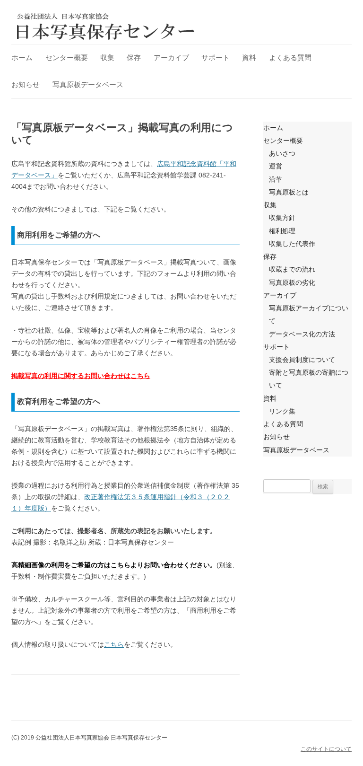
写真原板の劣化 (292, 282)
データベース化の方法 (302, 334)
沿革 (275, 179)
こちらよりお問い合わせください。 (163, 565)
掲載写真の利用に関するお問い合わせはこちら (80, 375)
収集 (107, 57)
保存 (134, 57)
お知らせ (25, 84)
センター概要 (66, 57)
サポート (215, 57)
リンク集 (282, 411)
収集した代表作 (292, 243)
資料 (249, 57)
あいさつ (282, 153)
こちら (114, 644)
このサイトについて (326, 749)
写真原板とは (289, 192)
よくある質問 (290, 57)
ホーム (22, 57)
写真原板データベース (87, 84)
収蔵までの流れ (292, 269)
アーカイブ (171, 57)
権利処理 (282, 231)
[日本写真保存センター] (105, 26)
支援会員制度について (302, 359)
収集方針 (282, 217)
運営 (275, 166)
